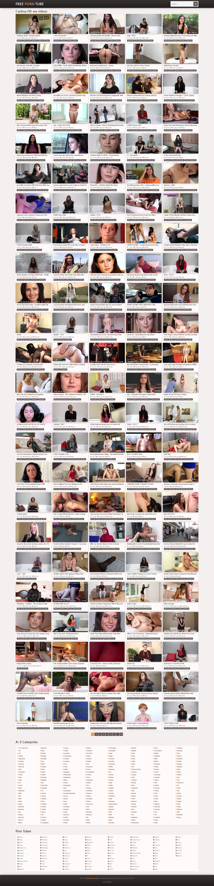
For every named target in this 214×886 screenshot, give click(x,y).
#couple (105, 100)
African (21, 756)
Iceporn (66, 858)
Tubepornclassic (136, 853)
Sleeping (156, 804)
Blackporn (44, 837)
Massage (111, 801)
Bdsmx (21, 864)
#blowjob (44, 70)
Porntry (111, 850)
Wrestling (180, 814)
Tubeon (134, 850)
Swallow (179, 764)
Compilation (45, 822)
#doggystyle (40, 160)
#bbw (19, 70)
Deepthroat (67, 774)
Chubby (43, 809)
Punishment (135, 822)
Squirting (179, 748)
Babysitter (22, 790)
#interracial (40, 369)
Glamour (89, 793)
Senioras (111, 858)
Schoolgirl (157, 774)
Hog (65, 850)
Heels (88, 820)
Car (42, 790)
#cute (178, 369)
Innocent (111, 758)
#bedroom (138, 279)
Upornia (134, 864)
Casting (43, 796)
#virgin (184, 369)
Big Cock (21, 817)
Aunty (20, 785)
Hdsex (66, 840)
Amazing (21, 764)
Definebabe (44, 848)
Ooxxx (88, 858)
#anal (118, 70)
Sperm (156, 820)
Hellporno (67, 848)
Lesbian (111, 788)
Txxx (133, 858)
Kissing (111, 774)
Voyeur (179, 806)
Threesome (180, 782)
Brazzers (43, 766)
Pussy (156, 748)
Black (42, 750)
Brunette (43, 777)
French (88, 769)
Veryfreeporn (135, 866)
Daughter (67, 772)
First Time (89, 753)
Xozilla (179, 837)
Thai (178, 780)
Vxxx (155, 848)
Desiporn (44, 850)
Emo (65, 801)
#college (141, 489)
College (43, 820)
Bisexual (43, 748)
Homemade (112, 748)
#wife (142, 190)
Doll (65, 788)
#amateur (34, 40)
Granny (88, 801)
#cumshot (138, 40)
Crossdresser (67, 756)
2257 (104, 882)
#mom (56, 70)
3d (19, 750)
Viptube (156, 837)
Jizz (110, 772)
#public (113, 728)
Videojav (134, 869)
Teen (178, 777)
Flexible (88, 761)
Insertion (111, 761)
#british (83, 668)
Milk (110, 814)
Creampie (67, 753)
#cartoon (77, 549)
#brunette (27, 40)
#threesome (34, 130)
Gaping (88, 782)
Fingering (89, 750)
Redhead (157, 756)
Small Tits (157, 806)
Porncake (89, 861)
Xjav (155, 866)
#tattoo (69, 339)
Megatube (89, 842)
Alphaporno (22, 848)
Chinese (43, 806)
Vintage (179, 801)
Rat (110, 856)
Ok (87, 856)
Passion (134, 793)
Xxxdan (179, 842)
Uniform (179, 796)
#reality (114, 309)
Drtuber (43, 853)
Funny (88, 777)
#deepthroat (187, 309)
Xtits (178, 840)
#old (148, 100)
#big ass (41, 40)
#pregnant (138, 160)
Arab (20, 777)
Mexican (111, 809)
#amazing (46, 728)
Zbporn (179, 853)
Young (179, 817)
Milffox (88, 845)
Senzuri (111, 861)
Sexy (155, 782)
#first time (136, 70)
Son (155, 814)
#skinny (192, 549)
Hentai (88, 822)
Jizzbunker (67, 864)
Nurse (133, 756)
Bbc (20, 796)
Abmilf (21, 842)
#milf (38, 70)
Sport (156, 822)
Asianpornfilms (23, 861)
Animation (22, 772)
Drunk (66, 796)
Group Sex (89, 804)
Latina (111, 785)
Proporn (111, 853)
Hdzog (66, 845)
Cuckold (66, 758)
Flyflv (42, 861)
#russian (98, 190)
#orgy (117, 160)
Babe (20, 788)
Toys (178, 790)
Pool (133, 809)
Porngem (89, 866)
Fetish (66, 822)
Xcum (156, 858)
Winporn (157, 850)
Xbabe (156, 853)
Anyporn (21, 856)
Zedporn (179, 856)
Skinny (156, 798)
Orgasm (134, 774)
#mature (76, 250)
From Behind (90, 772)
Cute (65, 764)
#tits (190, 339)
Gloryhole (89, 798)
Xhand (156, 864)
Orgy (133, 777)
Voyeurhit (157, 845)
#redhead (153, 728)
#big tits (19, 40)
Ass (20, 782)
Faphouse (44, 858)
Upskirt (179, 798)
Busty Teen (44, 785)
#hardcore (182, 250)
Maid (110, 798)
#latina (41, 100)
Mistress (111, 817)
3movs (21, 837)
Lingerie (111, 793)
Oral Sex (134, 772)
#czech (152, 160)
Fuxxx (43, 864)
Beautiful (21, 806)
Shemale (156, 788)
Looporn (89, 837)
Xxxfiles (179, 845)
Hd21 (65, 837)
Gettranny (44, 866)
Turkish (179, 793)
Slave (155, 801)
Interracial (112, 764)
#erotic (83, 250)
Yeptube (179, 848)
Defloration (67, 777)
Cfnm (43, 801)
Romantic (157, 764)
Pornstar (134, 812)
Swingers (179, 766)
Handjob (89, 812)
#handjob (186, 668)
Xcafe (156, 856)
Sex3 (110, 864)
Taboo (179, 769)
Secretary (157, 777)
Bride (42, 769)
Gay (87, 785)
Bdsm (20, 801)
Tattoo (179, 772)
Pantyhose (135, 788)
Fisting (88, 756)
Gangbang (89, 780)
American (21, 766)
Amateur (21, 761)
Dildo (65, 780)
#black (100, 40)
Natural (134, 748)
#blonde (143, 70)
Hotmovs (66, 856)
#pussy (83, 160)
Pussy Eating (158, 750)
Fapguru (43, 856)
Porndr (88, 864)
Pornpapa (112, 845)
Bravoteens (44, 840)
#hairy (47, 40)
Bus (42, 782)
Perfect (134, 796)
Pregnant (134, 817)
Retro (156, 758)
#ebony (118, 40)
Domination (67, 790)
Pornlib (111, 842)
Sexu (110, 866)
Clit (42, 814)
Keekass (66, 866)
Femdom (66, 820)
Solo (155, 812)
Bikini (20, 822)
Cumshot (66, 761)
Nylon (133, 758)
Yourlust (179, 850)
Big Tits (21, 820)
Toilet (178, 788)
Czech (65, 766)
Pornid (111, 837)
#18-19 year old (169, 220)
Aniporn (21, 853)
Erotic (65, 804)
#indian (56, 728)
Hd (87, 817)
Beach (20, 804)
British (43, 772)
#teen (92, 70)
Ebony (66, 798)
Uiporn (134, 861)
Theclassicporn (136, 840)
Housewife (112, 750)
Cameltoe (44, 788)
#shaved (154, 339)
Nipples (134, 750)
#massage (120, 668)
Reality (156, 753)
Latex (110, 782)
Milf (110, 812)
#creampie (141, 608)
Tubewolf (134, 856)
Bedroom (21, 809)
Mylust (88, 850)
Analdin (21, 850)
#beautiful (131, 100)
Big (20, 812)
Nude (133, 753)
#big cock (75, 70)
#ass (36, 100)
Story (178, 753)
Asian (20, 780)
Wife (178, 812)
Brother (43, 774)
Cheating (44, 804)
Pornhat (88, 869)
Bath (20, 793)
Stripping (179, 758)
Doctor (66, 782)
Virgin (178, 804)
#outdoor (182, 40)
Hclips (43, 869)
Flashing (89, 758)
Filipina (88, 748)
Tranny (134, 845)
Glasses (88, 796)
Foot (87, 764)
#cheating (33, 369)
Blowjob (43, 756)
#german (190, 578)
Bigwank (21, 869)
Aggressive (22, 758)
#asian (64, 40)
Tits (178, 785)
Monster (111, 822)
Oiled (133, 764)
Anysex (21, 858)
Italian (111, 766)
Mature (111, 806)
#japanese (57, 40)
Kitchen (111, 777)
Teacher (179, 774)
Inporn (66, 861)
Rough (156, 766)
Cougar (66, 748)
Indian (111, 756)
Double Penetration (69, 793)
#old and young (115, 279)
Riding (156, 761)
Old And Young (136, 769)
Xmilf (155, 869)
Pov (133, 814)
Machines (112, 796)
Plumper (134, 806)
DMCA (109, 882)
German (88, 788)
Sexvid (111, 869)
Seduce (156, 780)
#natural (30, 100)
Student (179, 761)
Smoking (157, 809)
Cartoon (43, 793)
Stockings (180, 750)
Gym (87, 806)
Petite (133, 798)
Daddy (66, 769)
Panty (133, 785)
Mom (110, 820)
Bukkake (43, 780)
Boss (42, 761)
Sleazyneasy (135, 837)
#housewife (187, 429)
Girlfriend (89, 790)
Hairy (88, 809)
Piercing (134, 801)
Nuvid (88, 853)
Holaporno (67, 853)
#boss (153, 519)
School (156, 772)
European (67, 806)
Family (66, 817)
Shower (156, 790)
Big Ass (21, 814)
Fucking (88, 774)
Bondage (44, 758)
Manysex (89, 840)
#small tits (120, 519)
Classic (43, 812)
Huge (110, 753)
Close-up (44, 817)
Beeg (20, 866)
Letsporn (66, 869)
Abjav (20, 840)
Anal (20, 769)
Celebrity (43, 798)
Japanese (111, 769)
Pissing (134, 804)
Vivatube (156, 840)
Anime (21, 774)
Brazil (43, 764)
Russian (156, 769)
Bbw (20, 798)
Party (133, 790)
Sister (156, 793)
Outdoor (134, 780)
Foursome (89, 766)
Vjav (155, 842)
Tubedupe (135, 848)
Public (133, 820)
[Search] (195, 4)
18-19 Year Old (23, 748)
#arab (109, 549)
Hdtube (66, 842)
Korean (111, 780)
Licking (111, 790)
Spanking (157, 817)
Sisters (156, 796)
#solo (45, 608)
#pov (75, 40)
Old (133, 766)
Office (133, 761)
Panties (134, 782)
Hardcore (89, 814)
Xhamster (157, 861)
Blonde (43, 753)
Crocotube (44, 845)
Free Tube (30, 4)
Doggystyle (67, 785)
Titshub (134, 842)
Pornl (110, 840)
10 (121, 734)
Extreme (66, 809)
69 (19, 753)
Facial (65, 812)
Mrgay (88, 848)
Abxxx (21, 845)
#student (111, 100)
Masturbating (113, 804)
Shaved (156, 785)
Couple (66, 750)
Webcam (179, 809)
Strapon (179, 756)
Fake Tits (66, 814)
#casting (70, 40)
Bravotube (44, 842)
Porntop (111, 848)
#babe (24, 100)
